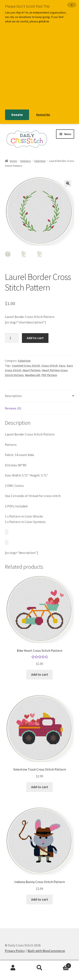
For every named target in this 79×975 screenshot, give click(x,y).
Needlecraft (32, 375)
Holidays (25, 161)
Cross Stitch (50, 365)
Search (39, 968)
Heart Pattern (31, 370)
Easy (62, 365)
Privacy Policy (15, 951)
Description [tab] (13, 396)
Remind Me (43, 114)
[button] (67, 183)
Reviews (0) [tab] (13, 408)
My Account (13, 968)
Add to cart (35, 338)
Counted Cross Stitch (26, 365)
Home (13, 161)
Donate (17, 114)
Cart (61, 964)
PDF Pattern (49, 375)
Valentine (40, 161)
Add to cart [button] (39, 674)
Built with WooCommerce (46, 951)
